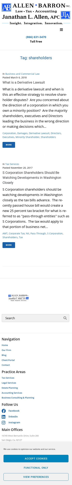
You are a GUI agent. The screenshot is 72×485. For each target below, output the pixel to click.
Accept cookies (36, 458)
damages (22, 133)
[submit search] (65, 318)
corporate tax (17, 233)
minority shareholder (28, 137)
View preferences (36, 476)
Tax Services (12, 164)
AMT (5, 233)
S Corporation (55, 233)
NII (27, 233)
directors (56, 133)
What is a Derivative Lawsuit (24, 82)
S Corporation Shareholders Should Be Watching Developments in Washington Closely (32, 178)
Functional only (36, 467)
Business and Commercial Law (22, 73)
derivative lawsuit (39, 133)
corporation (9, 133)
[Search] (35, 318)
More (9, 145)
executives (8, 137)
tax (21, 237)
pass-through (38, 233)
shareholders (48, 137)
